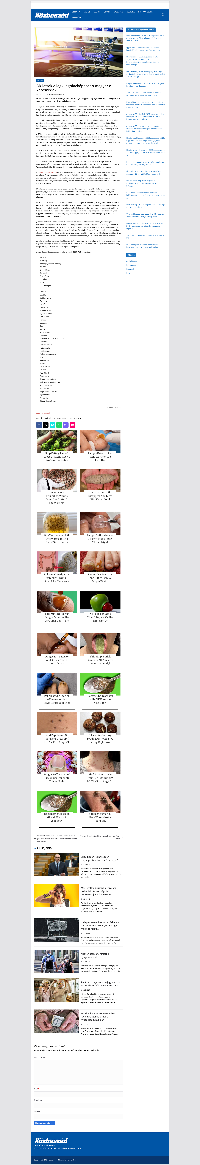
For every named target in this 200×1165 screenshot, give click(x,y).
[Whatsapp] (59, 425)
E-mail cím (39, 1100)
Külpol (86, 12)
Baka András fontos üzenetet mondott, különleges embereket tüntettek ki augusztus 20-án (145, 195)
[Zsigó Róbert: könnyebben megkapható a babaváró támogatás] (56, 854)
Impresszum (131, 265)
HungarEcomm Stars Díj (47, 172)
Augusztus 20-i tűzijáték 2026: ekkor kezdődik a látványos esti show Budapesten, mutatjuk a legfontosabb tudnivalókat (145, 116)
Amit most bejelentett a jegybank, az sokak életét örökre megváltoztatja (100, 984)
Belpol (97, 12)
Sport (107, 12)
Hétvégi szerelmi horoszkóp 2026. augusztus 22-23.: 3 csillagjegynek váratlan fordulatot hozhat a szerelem (145, 152)
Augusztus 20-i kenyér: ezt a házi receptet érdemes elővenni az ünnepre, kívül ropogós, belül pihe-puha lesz (144, 128)
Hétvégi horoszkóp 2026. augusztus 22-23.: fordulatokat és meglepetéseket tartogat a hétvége (143, 183)
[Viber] (66, 425)
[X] (46, 425)
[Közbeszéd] (52, 14)
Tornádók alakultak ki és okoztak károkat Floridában (100, 837)
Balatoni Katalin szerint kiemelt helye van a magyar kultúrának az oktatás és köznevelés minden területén (57, 838)
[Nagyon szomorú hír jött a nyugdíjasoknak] (56, 951)
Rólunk (129, 273)
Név (36, 1089)
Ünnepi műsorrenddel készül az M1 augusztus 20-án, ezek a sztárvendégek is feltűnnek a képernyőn (144, 226)
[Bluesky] (52, 425)
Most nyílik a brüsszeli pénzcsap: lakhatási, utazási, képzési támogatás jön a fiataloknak (98, 891)
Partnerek (130, 269)
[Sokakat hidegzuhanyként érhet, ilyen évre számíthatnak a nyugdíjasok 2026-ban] (56, 1011)
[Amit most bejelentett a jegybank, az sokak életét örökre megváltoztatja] (56, 980)
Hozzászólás (40, 1057)
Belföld (76, 12)
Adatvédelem (131, 261)
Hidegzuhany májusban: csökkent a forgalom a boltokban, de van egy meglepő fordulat (100, 925)
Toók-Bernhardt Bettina (56, 94)
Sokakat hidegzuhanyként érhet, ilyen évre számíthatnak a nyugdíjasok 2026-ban (98, 1016)
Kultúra (131, 12)
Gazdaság (118, 12)
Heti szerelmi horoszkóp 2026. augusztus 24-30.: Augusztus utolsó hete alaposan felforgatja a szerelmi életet (145, 38)
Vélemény (76, 18)
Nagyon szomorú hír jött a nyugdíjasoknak (95, 955)
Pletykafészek (145, 12)
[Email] (72, 425)
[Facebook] (39, 425)
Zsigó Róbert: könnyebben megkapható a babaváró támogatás (100, 858)
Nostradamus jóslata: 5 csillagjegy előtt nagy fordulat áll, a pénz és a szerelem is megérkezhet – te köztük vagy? (145, 74)
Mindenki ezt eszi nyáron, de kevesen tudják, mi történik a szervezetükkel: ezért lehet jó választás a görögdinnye (145, 104)
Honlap (37, 1111)
